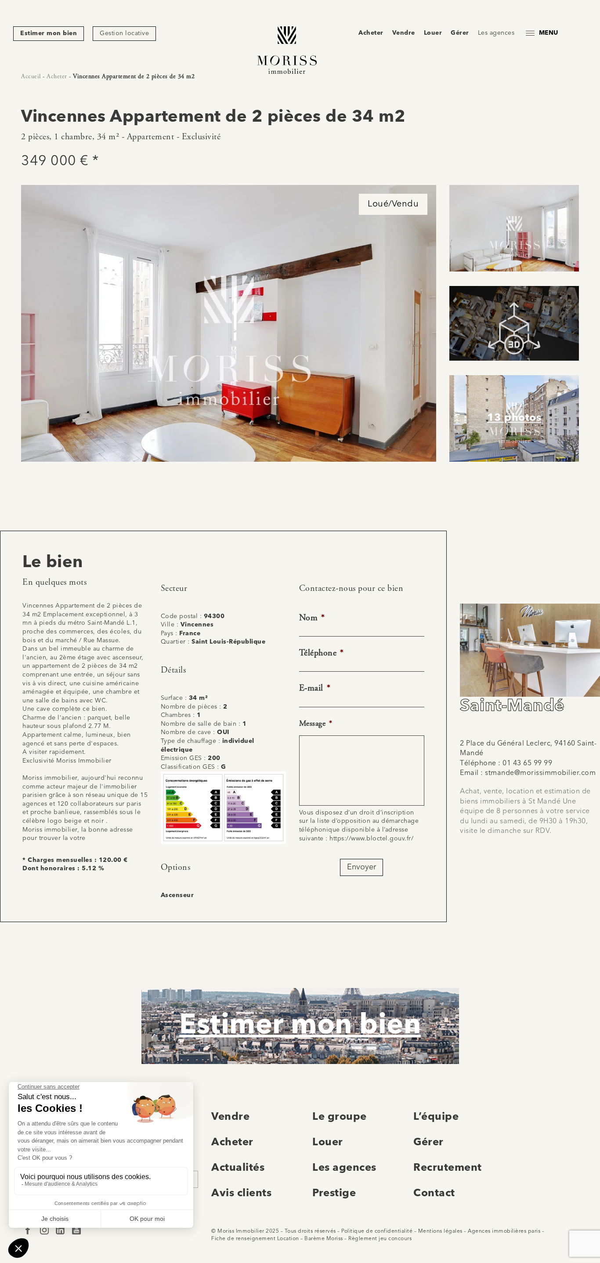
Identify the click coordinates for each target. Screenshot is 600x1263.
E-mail (315, 688)
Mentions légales (440, 1231)
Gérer (460, 33)
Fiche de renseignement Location (255, 1238)
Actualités (237, 1168)
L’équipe (436, 1117)
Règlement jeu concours (380, 1238)
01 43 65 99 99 (527, 763)
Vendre (403, 33)
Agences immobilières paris (504, 1231)
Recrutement (447, 1168)
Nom (312, 617)
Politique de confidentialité (376, 1231)
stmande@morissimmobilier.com (540, 773)
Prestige (334, 1193)
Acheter (370, 33)
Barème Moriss (323, 1238)
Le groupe (339, 1117)
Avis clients (241, 1193)
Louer (433, 33)
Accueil (31, 76)
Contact (434, 1193)
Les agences (496, 33)
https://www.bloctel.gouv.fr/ (371, 839)
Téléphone (321, 653)
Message (316, 723)
